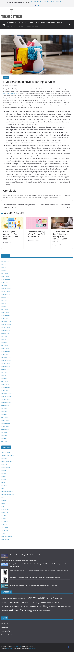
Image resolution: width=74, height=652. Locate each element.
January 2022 (5, 426)
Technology (11, 27)
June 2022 (4, 411)
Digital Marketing (6, 461)
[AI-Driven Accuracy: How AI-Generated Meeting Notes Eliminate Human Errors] (62, 218)
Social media (5, 521)
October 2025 (5, 291)
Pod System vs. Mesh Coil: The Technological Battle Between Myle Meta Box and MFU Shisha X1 (46, 3)
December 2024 (6, 321)
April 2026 (4, 273)
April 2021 (4, 441)
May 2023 (4, 378)
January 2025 (5, 318)
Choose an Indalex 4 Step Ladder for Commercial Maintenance (28, 555)
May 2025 (4, 306)
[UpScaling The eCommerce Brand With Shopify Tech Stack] (12, 218)
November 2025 (6, 288)
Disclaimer (4, 627)
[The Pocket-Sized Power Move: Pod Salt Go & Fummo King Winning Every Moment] (4, 579)
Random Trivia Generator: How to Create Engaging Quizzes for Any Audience (33, 585)
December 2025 (6, 285)
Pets (2, 506)
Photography (5, 509)
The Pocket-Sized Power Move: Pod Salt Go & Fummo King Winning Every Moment (34, 577)
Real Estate (4, 512)
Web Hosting (5, 539)
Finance (35, 27)
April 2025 (4, 309)
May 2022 (4, 414)
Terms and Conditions (8, 635)
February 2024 (5, 351)
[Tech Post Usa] (3, 25)
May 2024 (4, 342)
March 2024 (5, 348)
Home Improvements (48, 22)
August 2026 (5, 261)
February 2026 (5, 279)
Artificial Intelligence (7, 455)
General (3, 482)
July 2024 (4, 336)
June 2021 (4, 435)
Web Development (7, 536)
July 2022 (4, 408)
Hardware (4, 485)
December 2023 (6, 357)
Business (21, 22)
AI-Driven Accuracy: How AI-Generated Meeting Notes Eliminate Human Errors (60, 236)
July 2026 (4, 264)
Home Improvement (7, 491)
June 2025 (4, 303)
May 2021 (4, 438)
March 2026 (5, 276)
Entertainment (5, 467)
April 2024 (4, 345)
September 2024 (6, 330)
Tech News (10, 22)
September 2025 (6, 294)
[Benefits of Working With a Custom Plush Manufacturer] (37, 218)
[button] (15, 22)
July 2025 (4, 300)
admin (15, 85)
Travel (21, 27)
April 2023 (4, 381)
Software (4, 524)
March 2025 (5, 312)
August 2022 (5, 405)
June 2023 (4, 375)
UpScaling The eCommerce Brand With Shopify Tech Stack (11, 235)
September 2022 (6, 402)
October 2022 (5, 399)
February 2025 (5, 315)
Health (36, 22)
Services (3, 518)
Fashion (3, 470)
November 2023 (6, 360)
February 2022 (5, 423)
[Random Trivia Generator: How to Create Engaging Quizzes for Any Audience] (4, 586)
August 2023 (5, 369)
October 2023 (5, 363)
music (3, 503)
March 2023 (5, 384)
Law (2, 497)
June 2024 (4, 339)
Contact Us (4, 623)
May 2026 (4, 270)
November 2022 (6, 396)
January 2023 (5, 390)
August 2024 (5, 333)
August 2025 (5, 297)
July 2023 (4, 372)
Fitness (3, 476)
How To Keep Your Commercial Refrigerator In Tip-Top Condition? (19, 206)
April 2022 (4, 417)
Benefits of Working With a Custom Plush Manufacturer (36, 234)
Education (29, 22)
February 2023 (5, 387)
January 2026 (5, 282)
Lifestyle (60, 22)
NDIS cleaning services (10, 93)
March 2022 (5, 420)
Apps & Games (5, 452)
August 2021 (5, 429)
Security (3, 515)
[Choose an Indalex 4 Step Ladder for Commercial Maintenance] (4, 556)
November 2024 (6, 324)
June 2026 (4, 267)
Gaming (28, 27)
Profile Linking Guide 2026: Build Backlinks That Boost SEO (19, 560)
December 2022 (6, 393)
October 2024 (5, 327)
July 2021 (4, 432)
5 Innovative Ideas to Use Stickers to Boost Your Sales (55, 206)
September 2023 (6, 366)
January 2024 (5, 354)
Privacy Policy (5, 631)
